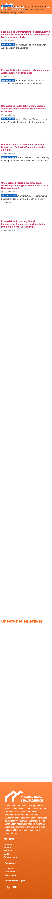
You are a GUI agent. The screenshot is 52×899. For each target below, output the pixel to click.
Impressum (10, 875)
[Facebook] (8, 887)
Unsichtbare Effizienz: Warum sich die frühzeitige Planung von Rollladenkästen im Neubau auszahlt (25, 186)
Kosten (7, 847)
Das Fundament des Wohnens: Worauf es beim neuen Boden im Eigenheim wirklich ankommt (23, 147)
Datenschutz (11, 872)
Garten (7, 854)
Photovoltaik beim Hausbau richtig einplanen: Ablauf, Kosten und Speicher (26, 71)
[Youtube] (15, 887)
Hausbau (8, 844)
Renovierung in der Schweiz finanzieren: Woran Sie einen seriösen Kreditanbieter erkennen (23, 109)
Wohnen (8, 851)
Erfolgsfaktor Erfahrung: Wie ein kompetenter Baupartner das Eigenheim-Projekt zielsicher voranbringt (23, 224)
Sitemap (9, 868)
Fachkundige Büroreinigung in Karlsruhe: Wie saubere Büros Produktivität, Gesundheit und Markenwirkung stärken (25, 34)
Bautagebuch (10, 857)
